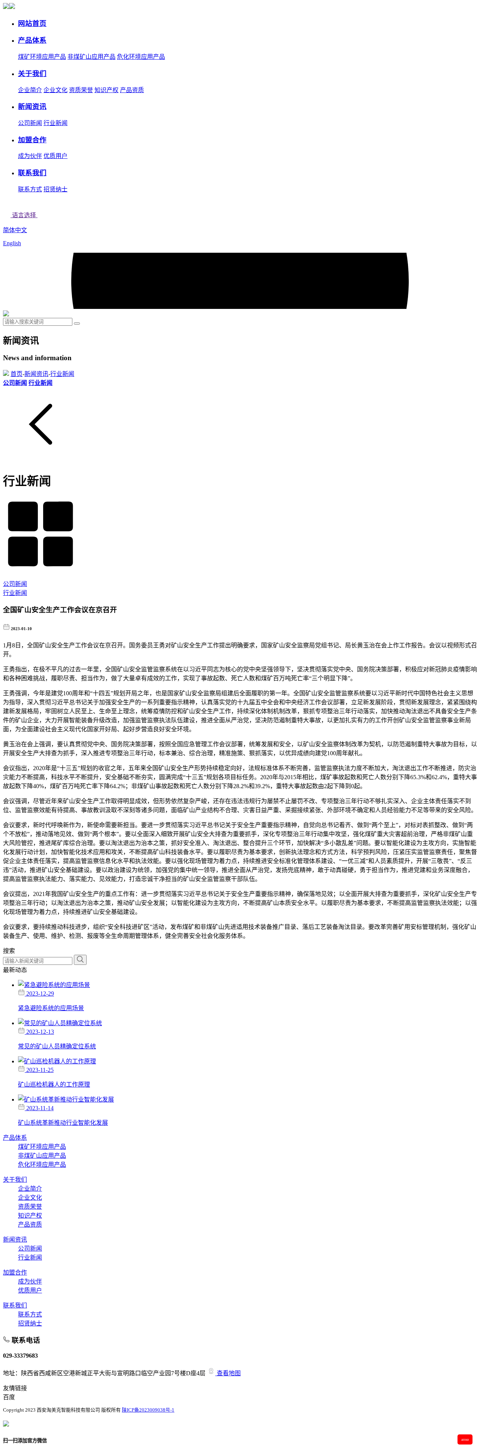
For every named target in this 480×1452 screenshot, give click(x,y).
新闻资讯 (36, 374)
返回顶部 (465, 1440)
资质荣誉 (81, 90)
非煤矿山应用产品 (92, 57)
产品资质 (132, 90)
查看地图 (228, 1373)
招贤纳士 (56, 189)
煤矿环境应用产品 (42, 57)
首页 (16, 374)
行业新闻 (56, 123)
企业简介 (30, 90)
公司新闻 (30, 123)
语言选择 (24, 215)
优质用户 (56, 156)
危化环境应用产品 (141, 57)
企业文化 (56, 90)
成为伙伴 (30, 156)
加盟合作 (15, 1272)
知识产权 (106, 90)
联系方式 (30, 189)
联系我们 (15, 1305)
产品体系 (15, 1137)
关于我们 (15, 1179)
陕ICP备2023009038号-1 (148, 1410)
